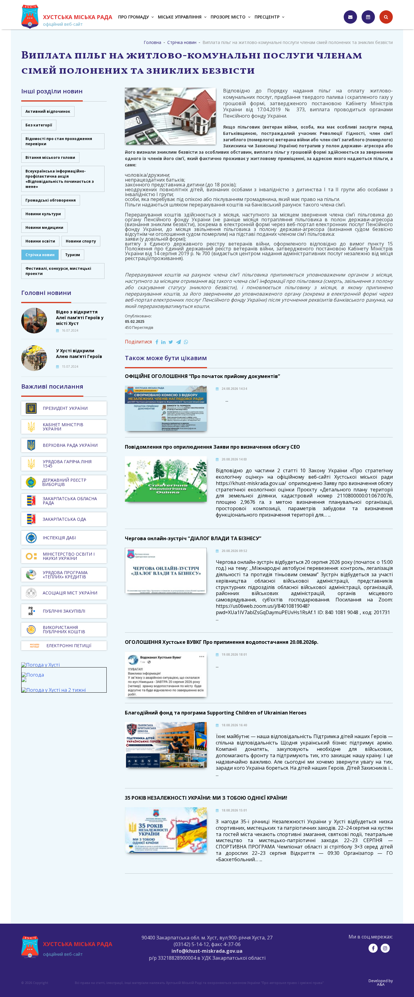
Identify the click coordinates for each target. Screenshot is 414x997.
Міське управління (180, 17)
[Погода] (33, 677)
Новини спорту (81, 241)
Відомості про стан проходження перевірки (58, 141)
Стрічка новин (40, 254)
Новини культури (43, 213)
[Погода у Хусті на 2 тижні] (54, 690)
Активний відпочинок (47, 111)
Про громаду (133, 17)
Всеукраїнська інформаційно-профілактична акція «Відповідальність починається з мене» (59, 179)
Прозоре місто (228, 17)
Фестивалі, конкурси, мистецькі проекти (58, 271)
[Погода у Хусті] (40, 664)
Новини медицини (44, 227)
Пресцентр (267, 17)
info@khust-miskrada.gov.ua (207, 951)
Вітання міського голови (50, 157)
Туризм (72, 254)
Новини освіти (40, 241)
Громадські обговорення (50, 200)
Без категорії (38, 125)
